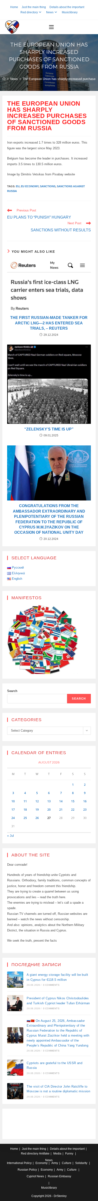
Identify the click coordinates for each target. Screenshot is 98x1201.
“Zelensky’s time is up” (49, 429)
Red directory (29, 12)
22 (72, 810)
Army (54, 1163)
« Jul (10, 835)
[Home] (3, 79)
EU (18, 186)
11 (25, 801)
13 (49, 801)
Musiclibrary (70, 12)
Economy (41, 1163)
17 (13, 810)
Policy (28, 1163)
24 (13, 818)
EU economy (30, 186)
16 (85, 801)
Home (14, 7)
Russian (23, 1169)
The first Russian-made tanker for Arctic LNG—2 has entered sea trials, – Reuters (49, 323)
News (50, 12)
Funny (69, 1153)
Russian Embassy (59, 1176)
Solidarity (81, 1163)
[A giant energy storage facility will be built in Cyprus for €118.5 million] (15, 980)
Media (57, 1153)
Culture (66, 1163)
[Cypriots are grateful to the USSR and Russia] (15, 1068)
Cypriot (31, 1176)
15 (72, 801)
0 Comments (51, 985)
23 (85, 810)
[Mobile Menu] (51, 27)
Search (12, 691)
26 (37, 818)
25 (25, 818)
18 (25, 810)
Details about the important (66, 7)
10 (13, 801)
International (15, 1163)
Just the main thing (34, 7)
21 (61, 810)
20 (49, 810)
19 (37, 810)
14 (61, 801)
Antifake (44, 1153)
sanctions (47, 186)
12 (37, 801)
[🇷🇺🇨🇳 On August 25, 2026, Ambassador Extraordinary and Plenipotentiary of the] (15, 1035)
